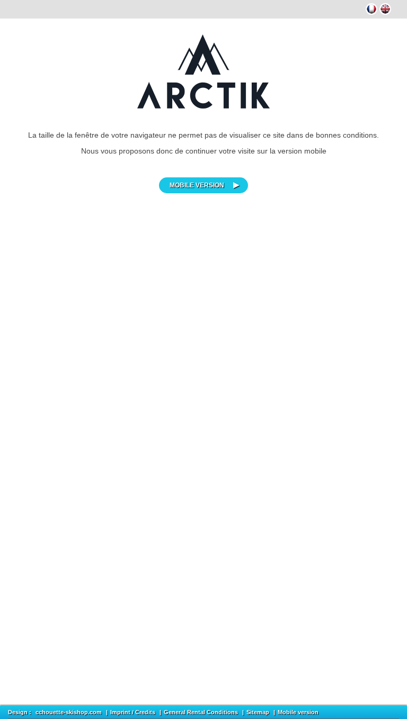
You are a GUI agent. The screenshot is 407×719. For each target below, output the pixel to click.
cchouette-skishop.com (69, 712)
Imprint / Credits (132, 712)
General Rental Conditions (201, 712)
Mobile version (197, 185)
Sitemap (257, 712)
